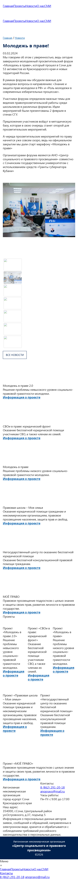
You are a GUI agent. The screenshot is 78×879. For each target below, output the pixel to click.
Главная (8, 6)
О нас (40, 6)
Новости (31, 6)
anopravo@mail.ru (52, 791)
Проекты (19, 6)
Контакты (6, 873)
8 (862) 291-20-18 (52, 787)
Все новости (15, 355)
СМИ (47, 6)
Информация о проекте (21, 397)
